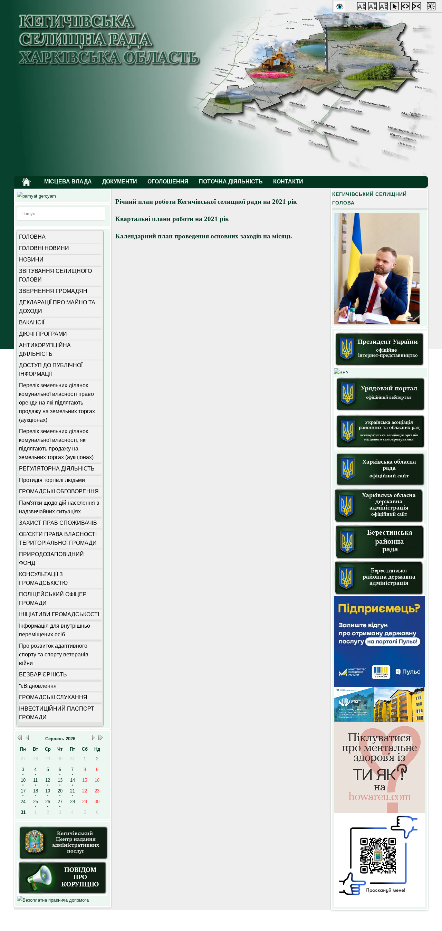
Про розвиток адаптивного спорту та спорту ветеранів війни (53, 654)
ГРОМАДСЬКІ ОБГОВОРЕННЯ (59, 491)
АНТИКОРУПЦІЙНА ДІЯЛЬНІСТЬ (45, 349)
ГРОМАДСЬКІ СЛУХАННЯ (53, 697)
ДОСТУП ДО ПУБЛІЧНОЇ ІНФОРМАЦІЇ (51, 369)
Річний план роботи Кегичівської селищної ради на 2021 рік (206, 201)
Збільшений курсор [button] (395, 7)
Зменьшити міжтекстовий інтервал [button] (417, 7)
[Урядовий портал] (380, 411)
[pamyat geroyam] (36, 196)
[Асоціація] (380, 449)
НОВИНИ (31, 260)
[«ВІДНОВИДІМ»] (379, 720)
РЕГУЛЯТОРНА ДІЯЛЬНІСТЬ (57, 469)
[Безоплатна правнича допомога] (53, 900)
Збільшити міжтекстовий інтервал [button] (406, 7)
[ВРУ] (341, 372)
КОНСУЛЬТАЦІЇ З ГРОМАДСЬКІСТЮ (43, 578)
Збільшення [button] (362, 7)
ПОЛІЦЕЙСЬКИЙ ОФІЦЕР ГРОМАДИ (53, 598)
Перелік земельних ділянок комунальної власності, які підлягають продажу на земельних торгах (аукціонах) (56, 444)
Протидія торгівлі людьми (52, 480)
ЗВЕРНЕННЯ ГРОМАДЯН (53, 291)
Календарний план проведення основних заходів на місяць (203, 236)
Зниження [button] (373, 7)
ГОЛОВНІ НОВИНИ (44, 248)
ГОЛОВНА (32, 237)
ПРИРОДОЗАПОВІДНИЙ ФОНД (51, 558)
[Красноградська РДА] (379, 594)
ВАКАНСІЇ (31, 322)
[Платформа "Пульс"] (379, 685)
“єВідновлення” (38, 686)
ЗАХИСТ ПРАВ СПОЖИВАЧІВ (58, 523)
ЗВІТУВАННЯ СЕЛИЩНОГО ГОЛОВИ (55, 275)
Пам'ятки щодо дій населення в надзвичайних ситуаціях (59, 507)
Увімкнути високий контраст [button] (432, 7)
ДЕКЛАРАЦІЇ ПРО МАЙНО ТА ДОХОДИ (57, 307)
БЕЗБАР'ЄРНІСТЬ (43, 674)
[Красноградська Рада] (380, 558)
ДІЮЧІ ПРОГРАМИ (43, 334)
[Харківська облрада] (380, 487)
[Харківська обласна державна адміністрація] (379, 522)
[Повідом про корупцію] (62, 894)
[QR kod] (379, 905)
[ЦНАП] (62, 859)
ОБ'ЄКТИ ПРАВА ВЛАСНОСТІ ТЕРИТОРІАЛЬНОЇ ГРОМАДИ (58, 538)
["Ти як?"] (379, 811)
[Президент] (380, 366)
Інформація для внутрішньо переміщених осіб (54, 630)
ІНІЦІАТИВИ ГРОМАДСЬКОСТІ (59, 614)
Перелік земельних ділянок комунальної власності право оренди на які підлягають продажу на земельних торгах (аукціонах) (57, 402)
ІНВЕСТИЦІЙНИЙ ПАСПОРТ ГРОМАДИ (56, 713)
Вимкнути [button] (384, 7)
